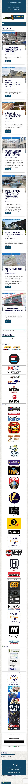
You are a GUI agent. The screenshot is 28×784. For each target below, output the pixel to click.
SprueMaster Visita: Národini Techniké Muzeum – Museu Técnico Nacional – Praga (12, 194)
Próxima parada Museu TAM (13, 270)
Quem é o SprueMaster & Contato (14, 4)
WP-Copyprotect (14, 775)
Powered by (10, 746)
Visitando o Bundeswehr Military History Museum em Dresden (13, 83)
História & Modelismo (6, 32)
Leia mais (8, 61)
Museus (13, 32)
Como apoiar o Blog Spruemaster (14, 7)
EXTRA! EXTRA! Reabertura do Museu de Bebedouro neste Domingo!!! (13, 115)
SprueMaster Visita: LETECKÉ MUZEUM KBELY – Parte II (14, 234)
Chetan (9, 775)
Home (8, 2)
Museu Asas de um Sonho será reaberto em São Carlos (13, 49)
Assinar (14, 741)
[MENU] (3, 23)
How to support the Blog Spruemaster (14, 9)
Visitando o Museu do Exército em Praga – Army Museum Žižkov (13, 153)
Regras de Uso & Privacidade (15, 2)
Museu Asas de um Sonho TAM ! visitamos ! (14, 309)
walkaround (18, 137)
